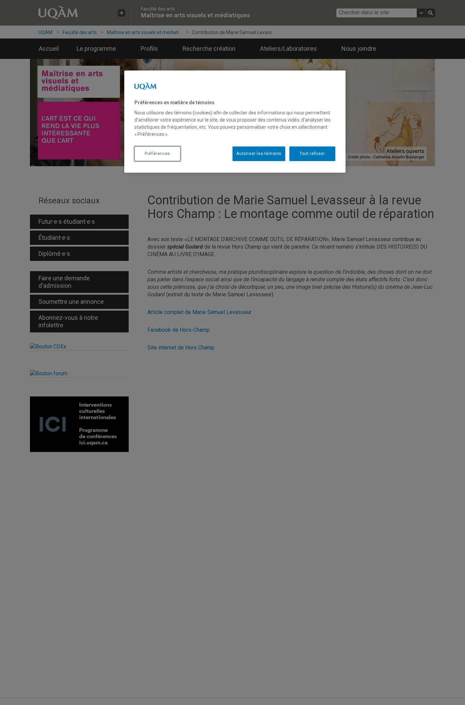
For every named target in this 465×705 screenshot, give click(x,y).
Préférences (157, 154)
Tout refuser (312, 154)
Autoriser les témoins (259, 154)
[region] (235, 121)
